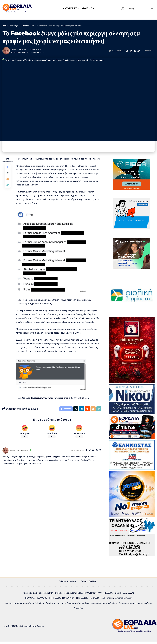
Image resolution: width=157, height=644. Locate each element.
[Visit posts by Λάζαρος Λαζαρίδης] (6, 50)
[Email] (8, 179)
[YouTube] (93, 450)
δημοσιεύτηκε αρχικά (41, 397)
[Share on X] (127, 51)
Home (4, 26)
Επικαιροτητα (35, 49)
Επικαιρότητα (13, 26)
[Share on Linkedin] (131, 51)
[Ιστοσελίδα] (83, 450)
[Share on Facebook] (8, 167)
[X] (89, 450)
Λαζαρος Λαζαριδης (19, 49)
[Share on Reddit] (135, 51)
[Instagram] (97, 450)
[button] (138, 51)
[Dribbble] (100, 450)
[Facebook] (86, 450)
